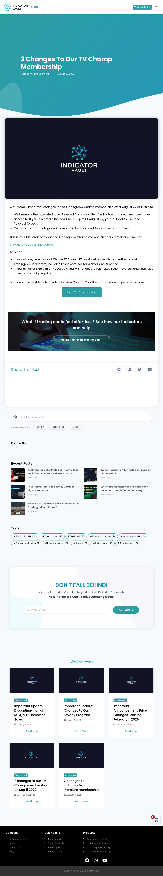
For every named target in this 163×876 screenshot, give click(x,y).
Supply (40, 426)
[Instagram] (96, 860)
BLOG (34, 7)
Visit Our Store (142, 7)
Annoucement (41, 73)
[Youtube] (105, 860)
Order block (58, 426)
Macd (75, 426)
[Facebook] (87, 860)
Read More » (33, 478)
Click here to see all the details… (32, 245)
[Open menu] (156, 7)
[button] (118, 369)
